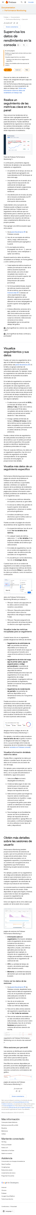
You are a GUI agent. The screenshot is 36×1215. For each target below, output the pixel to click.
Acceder (31, 2)
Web (26, 70)
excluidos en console (20, 747)
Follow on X (4, 1147)
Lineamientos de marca (8, 1173)
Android (17, 70)
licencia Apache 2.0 (9, 1105)
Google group (5, 1167)
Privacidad (14, 1206)
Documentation (8, 8)
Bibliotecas (4, 1131)
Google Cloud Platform (8, 1196)
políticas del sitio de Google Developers (19, 1107)
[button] (18, 329)
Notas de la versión (6, 1170)
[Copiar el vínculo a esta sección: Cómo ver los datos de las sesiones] (13, 983)
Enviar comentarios (12, 27)
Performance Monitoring (15, 10)
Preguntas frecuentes (7, 1176)
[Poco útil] (17, 23)
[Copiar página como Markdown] (24, 45)
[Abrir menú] (3, 2)
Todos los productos (7, 1199)
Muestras (4, 1128)
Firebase (6, 17)
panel (17, 232)
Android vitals (12, 293)
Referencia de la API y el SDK (9, 1125)
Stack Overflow (6, 1164)
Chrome (3, 1190)
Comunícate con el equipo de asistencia (13, 1161)
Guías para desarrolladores (9, 1122)
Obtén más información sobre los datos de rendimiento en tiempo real (15, 90)
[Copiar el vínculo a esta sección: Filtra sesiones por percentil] (29, 1047)
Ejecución (25, 19)
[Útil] (14, 23)
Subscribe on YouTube (7, 1150)
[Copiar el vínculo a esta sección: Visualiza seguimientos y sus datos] (13, 355)
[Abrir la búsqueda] (22, 2)
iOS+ (8, 70)
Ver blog (3, 1142)
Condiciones (5, 1206)
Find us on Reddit (6, 1144)
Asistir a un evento (6, 1153)
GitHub (3, 1134)
